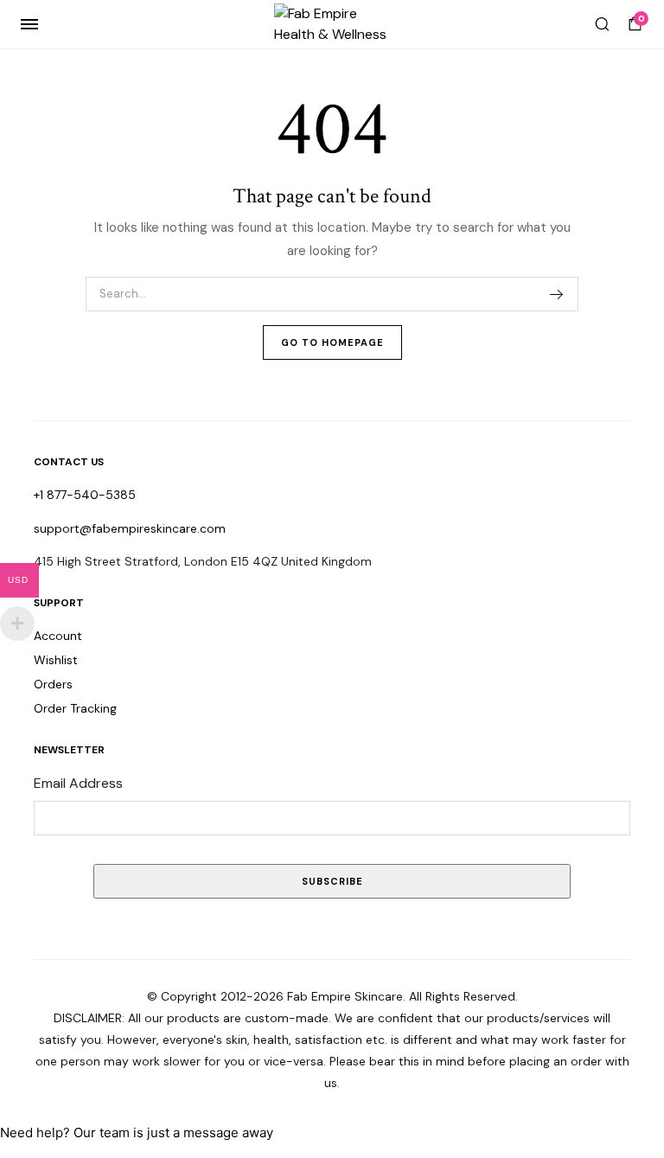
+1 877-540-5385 (85, 494)
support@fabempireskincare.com (130, 528)
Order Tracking (75, 708)
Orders (53, 684)
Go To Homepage (332, 342)
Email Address (78, 783)
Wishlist (56, 660)
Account (58, 635)
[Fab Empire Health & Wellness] (332, 24)
